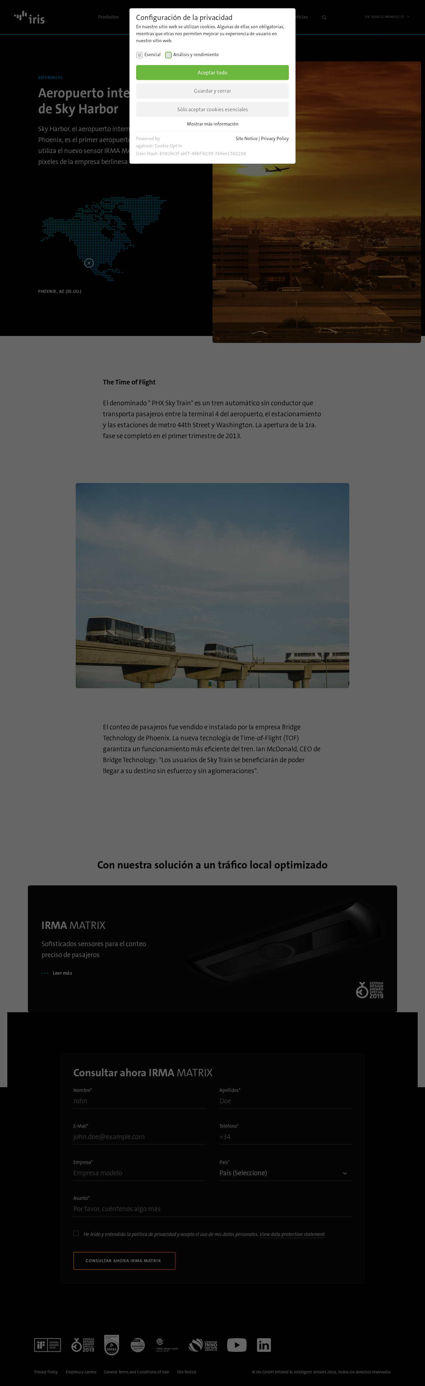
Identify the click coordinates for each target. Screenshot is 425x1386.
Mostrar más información (212, 124)
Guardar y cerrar (212, 90)
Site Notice (247, 138)
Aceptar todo (212, 72)
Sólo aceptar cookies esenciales (212, 109)
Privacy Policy (275, 138)
